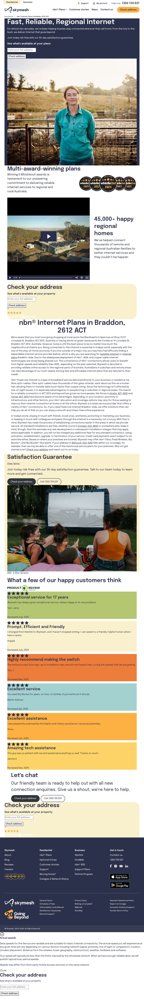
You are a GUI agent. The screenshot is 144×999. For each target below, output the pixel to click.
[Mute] (76, 277)
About (7, 855)
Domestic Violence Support (122, 907)
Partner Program (84, 874)
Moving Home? (48, 874)
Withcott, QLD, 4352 (82, 443)
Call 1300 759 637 (49, 482)
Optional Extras (48, 860)
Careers (8, 869)
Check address (128, 10)
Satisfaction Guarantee (50, 911)
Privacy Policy (81, 901)
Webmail (78, 907)
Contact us (107, 9)
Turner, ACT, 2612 (20, 397)
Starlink (79, 855)
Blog (7, 860)
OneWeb (79, 860)
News (95, 9)
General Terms (46, 901)
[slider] (46, 277)
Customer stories (79, 9)
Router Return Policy (119, 911)
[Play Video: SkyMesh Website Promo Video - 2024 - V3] (48, 236)
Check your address (37, 450)
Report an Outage (118, 904)
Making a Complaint (83, 904)
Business (27, 2)
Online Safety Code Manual (52, 907)
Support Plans (82, 869)
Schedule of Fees (47, 904)
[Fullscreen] (87, 277)
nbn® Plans (46, 855)
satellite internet (109, 354)
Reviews (9, 864)
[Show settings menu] (81, 277)
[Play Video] (10, 277)
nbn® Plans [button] (59, 9)
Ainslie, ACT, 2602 (119, 393)
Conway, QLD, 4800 (88, 426)
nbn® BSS (80, 864)
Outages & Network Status (54, 879)
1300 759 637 (131, 3)
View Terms (13, 463)
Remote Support (47, 914)
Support (44, 869)
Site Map (79, 911)
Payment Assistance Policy (122, 901)
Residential (12, 2)
